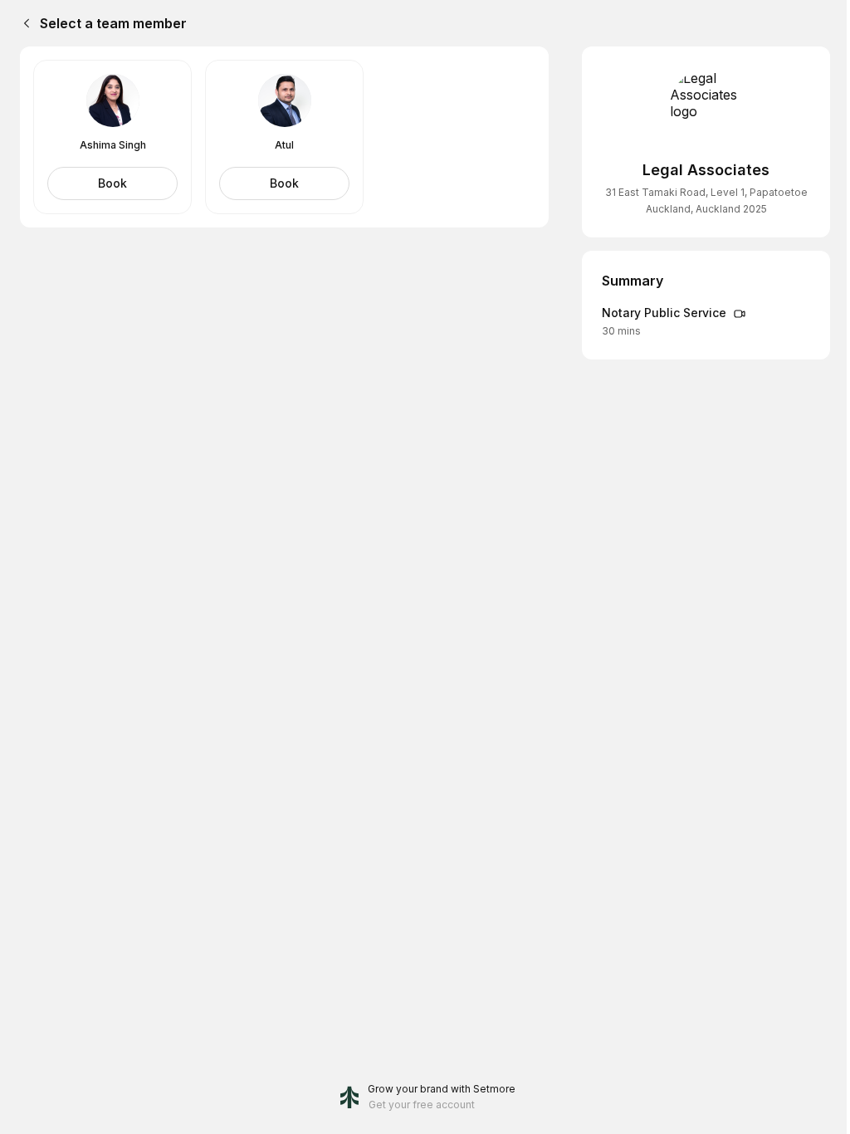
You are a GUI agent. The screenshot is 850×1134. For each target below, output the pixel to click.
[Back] (23, 23)
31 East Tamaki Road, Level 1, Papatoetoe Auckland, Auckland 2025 (706, 200)
